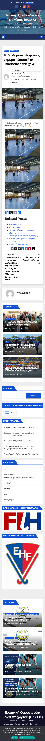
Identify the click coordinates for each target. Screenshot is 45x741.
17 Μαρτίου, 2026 (13, 647)
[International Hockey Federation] (22, 521)
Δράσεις (6, 50)
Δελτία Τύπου (25, 338)
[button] (37, 37)
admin (17, 70)
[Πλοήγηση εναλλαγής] (21, 37)
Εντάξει (14, 738)
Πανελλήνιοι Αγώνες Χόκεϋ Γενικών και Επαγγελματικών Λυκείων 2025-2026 (20, 691)
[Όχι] (42, 733)
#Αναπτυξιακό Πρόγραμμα (21, 76)
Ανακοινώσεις (15, 338)
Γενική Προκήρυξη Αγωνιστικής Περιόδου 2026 (22, 454)
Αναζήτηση (8, 388)
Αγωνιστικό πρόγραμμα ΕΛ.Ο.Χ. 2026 (18, 441)
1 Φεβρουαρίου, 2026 (15, 671)
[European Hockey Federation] (22, 564)
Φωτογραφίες (14, 50)
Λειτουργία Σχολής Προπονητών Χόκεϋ (19, 427)
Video (7, 338)
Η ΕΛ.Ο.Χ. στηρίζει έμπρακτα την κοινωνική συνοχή (21, 323)
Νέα (13, 318)
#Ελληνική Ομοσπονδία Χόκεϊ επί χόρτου (24, 80)
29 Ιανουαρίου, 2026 (14, 695)
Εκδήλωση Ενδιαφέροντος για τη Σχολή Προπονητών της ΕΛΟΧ (21, 644)
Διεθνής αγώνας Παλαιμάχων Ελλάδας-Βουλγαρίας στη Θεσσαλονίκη (21, 370)
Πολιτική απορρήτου (27, 738)
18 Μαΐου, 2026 (12, 624)
